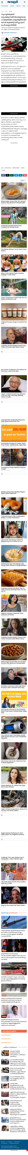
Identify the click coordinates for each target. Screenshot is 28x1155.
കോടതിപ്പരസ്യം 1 (6, 1035)
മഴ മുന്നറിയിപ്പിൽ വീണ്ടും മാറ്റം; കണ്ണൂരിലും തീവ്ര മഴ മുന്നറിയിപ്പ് (17, 1078)
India (24, 6)
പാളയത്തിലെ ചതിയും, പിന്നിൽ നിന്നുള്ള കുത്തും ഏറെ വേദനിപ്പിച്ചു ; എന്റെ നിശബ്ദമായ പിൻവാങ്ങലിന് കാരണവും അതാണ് (18, 1129)
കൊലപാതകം (16, 168)
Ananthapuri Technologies (13, 1147)
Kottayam (4, 927)
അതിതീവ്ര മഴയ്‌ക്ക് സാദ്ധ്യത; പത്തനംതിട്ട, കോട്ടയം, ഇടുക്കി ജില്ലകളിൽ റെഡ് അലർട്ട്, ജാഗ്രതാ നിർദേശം (13, 979)
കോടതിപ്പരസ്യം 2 (6, 1039)
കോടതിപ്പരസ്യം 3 (6, 1042)
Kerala (18, 6)
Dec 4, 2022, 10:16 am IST (7, 35)
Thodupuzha (8, 168)
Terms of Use (17, 1141)
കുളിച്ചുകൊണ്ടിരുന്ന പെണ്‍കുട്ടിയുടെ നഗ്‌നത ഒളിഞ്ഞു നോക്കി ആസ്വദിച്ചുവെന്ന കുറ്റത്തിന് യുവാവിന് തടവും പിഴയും (18, 1112)
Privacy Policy (4, 1143)
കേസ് (22, 168)
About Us (3, 1141)
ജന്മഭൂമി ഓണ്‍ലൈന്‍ (10, 33)
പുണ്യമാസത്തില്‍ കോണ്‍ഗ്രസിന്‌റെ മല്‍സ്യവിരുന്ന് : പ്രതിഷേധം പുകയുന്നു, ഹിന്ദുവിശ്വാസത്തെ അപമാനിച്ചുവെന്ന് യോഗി (18, 1055)
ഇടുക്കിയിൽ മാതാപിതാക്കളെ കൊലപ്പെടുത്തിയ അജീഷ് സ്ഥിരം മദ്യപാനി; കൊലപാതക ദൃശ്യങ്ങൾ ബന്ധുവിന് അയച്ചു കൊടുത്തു (13, 956)
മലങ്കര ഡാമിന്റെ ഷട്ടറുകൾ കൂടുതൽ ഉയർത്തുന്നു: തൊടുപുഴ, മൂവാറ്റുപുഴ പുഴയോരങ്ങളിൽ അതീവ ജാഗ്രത (11, 1000)
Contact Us (9, 1141)
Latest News (4, 6)
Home (2, 11)
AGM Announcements (14, 1143)
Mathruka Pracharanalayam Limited (9, 1146)
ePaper (12, 6)
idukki (3, 170)
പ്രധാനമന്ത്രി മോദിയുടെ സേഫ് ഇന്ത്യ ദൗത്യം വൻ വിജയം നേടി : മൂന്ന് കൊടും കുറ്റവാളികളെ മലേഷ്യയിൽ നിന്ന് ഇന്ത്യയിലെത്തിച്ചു (18, 1063)
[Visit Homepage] (12, 2)
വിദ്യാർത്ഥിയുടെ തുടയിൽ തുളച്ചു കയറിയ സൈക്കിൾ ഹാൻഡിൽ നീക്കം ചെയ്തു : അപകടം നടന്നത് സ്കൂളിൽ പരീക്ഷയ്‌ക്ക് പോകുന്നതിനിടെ (13, 933)
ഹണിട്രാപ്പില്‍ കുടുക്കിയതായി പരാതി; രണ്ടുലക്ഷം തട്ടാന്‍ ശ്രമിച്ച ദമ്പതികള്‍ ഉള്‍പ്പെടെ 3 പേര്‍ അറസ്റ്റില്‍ (18, 1087)
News (6, 11)
